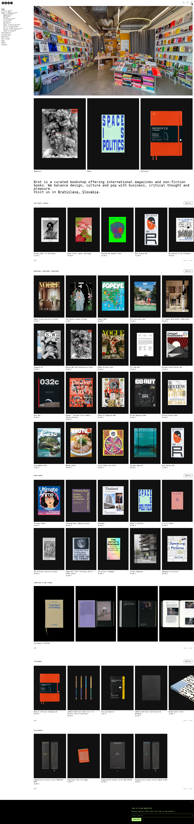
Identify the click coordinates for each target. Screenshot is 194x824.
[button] (184, 2)
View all (188, 203)
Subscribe (136, 819)
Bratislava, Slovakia (78, 192)
